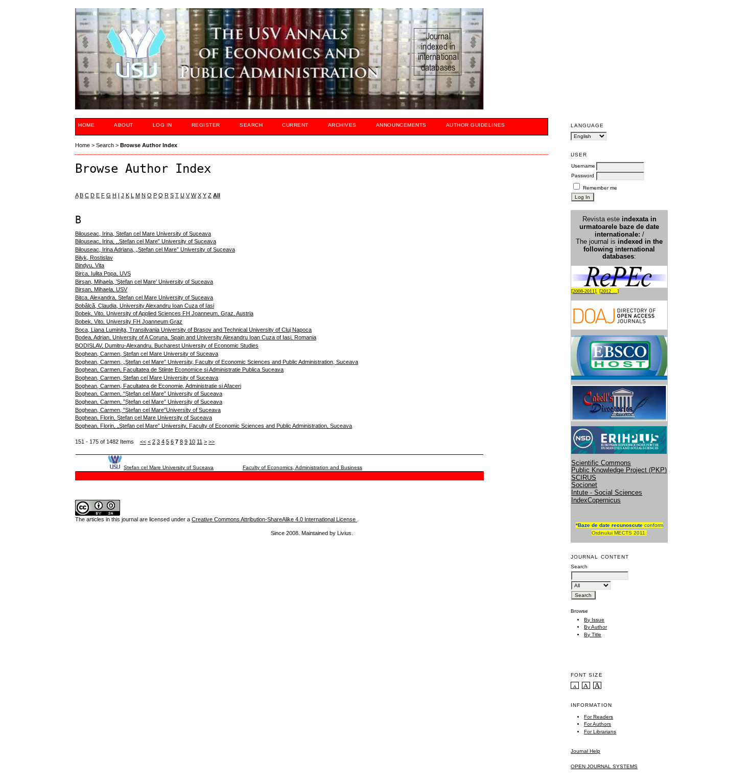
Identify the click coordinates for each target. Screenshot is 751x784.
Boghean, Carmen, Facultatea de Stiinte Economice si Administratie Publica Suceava (179, 369)
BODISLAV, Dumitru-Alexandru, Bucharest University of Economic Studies (167, 345)
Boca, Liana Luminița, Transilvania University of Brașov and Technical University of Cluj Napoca (193, 330)
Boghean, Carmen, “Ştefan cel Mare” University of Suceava (148, 393)
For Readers (598, 717)
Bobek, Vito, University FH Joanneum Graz (128, 321)
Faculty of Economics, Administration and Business (302, 467)
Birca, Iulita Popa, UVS (103, 273)
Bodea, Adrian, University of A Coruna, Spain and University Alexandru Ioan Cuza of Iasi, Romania (195, 337)
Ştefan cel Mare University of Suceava (169, 467)
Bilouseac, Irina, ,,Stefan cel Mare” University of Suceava (145, 241)
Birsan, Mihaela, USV (101, 289)
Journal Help (585, 751)
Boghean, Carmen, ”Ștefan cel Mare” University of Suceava (148, 402)
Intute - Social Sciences (606, 492)
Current (295, 125)
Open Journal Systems (604, 766)
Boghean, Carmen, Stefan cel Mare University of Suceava (146, 378)
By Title (592, 634)
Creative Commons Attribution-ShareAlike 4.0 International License (274, 519)
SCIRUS (583, 477)
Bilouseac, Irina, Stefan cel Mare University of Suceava (143, 233)
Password (582, 175)
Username (583, 166)
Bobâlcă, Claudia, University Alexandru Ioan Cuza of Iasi (144, 306)
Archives (342, 125)
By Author (595, 627)
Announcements (401, 125)
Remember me (600, 188)
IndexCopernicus (596, 500)
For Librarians (600, 731)
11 (199, 442)
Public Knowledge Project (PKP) (619, 470)
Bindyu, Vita (89, 265)
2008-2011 (584, 291)
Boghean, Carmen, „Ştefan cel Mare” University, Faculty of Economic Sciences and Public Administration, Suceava (216, 362)
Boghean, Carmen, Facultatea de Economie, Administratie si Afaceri (158, 386)
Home (86, 125)
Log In (162, 125)
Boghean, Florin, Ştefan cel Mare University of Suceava (143, 417)
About (123, 125)
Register (206, 125)
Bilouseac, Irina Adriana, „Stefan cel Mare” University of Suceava (155, 249)
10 (192, 442)
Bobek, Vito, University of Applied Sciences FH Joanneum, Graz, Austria (164, 313)
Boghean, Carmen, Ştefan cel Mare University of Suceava (146, 354)
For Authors (597, 724)
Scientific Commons (601, 463)
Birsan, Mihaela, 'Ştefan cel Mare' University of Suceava (144, 282)
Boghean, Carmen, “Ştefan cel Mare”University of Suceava (148, 410)
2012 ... (609, 291)
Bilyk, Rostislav (94, 258)
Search (251, 125)
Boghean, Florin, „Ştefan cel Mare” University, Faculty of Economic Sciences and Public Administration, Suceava (213, 426)
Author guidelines (475, 125)
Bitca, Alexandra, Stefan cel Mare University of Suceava (144, 297)
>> (211, 442)
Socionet (584, 485)
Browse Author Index (148, 145)
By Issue (594, 619)
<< (143, 442)
